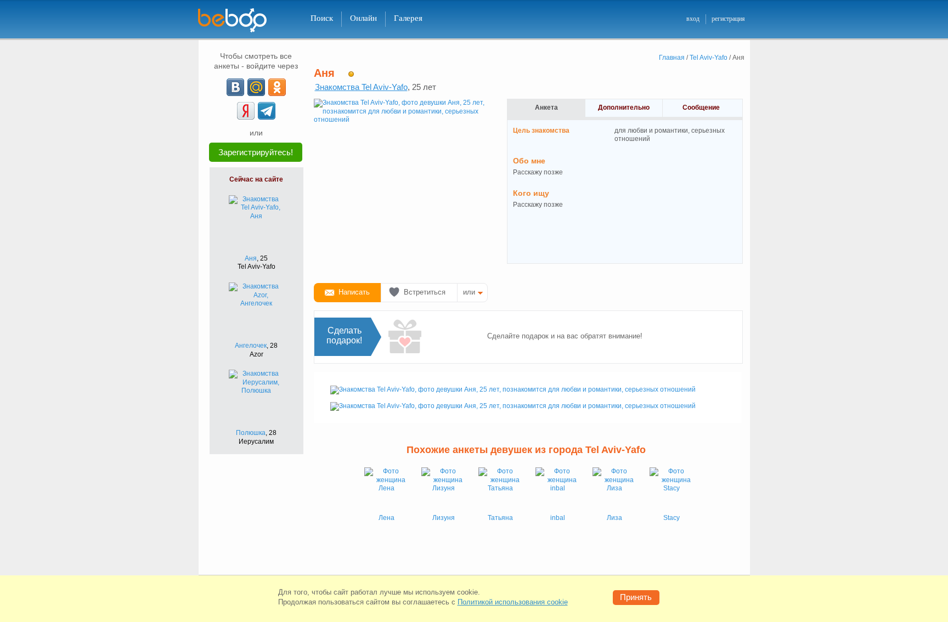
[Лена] (386, 489)
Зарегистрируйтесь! (255, 152)
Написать (354, 292)
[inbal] (557, 489)
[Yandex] (246, 111)
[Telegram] (266, 111)
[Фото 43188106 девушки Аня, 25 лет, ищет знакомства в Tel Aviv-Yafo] (513, 406)
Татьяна (500, 518)
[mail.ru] (256, 87)
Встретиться (424, 292)
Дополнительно (624, 107)
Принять (636, 597)
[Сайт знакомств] (239, 20)
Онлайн (363, 18)
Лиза (614, 518)
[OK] (277, 87)
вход (692, 18)
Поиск (322, 18)
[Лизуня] (443, 489)
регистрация (728, 18)
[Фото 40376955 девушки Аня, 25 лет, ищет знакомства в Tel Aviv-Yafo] (401, 186)
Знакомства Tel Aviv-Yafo (361, 87)
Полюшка (251, 433)
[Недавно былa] (351, 74)
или (469, 292)
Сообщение (701, 107)
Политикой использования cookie (513, 602)
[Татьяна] (500, 489)
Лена (386, 518)
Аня (251, 258)
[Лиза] (614, 489)
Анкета (546, 107)
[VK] (235, 87)
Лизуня (443, 518)
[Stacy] (671, 489)
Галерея (408, 18)
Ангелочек (251, 345)
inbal (557, 518)
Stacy (671, 518)
